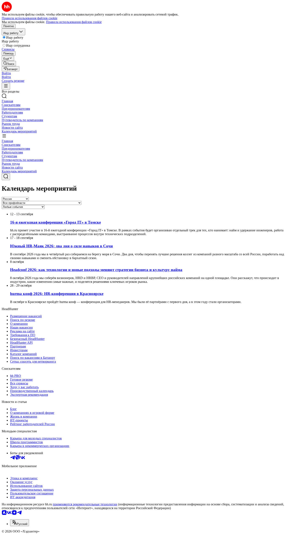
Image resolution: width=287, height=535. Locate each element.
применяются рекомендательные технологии (85, 504)
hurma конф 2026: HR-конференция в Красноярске (56, 293)
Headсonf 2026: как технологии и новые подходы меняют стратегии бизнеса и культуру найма (96, 270)
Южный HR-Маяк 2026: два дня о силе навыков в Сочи (61, 246)
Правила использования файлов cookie (74, 22)
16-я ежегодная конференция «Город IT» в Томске (55, 222)
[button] (6, 73)
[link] (9, 63)
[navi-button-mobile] (6, 86)
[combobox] (19, 522)
